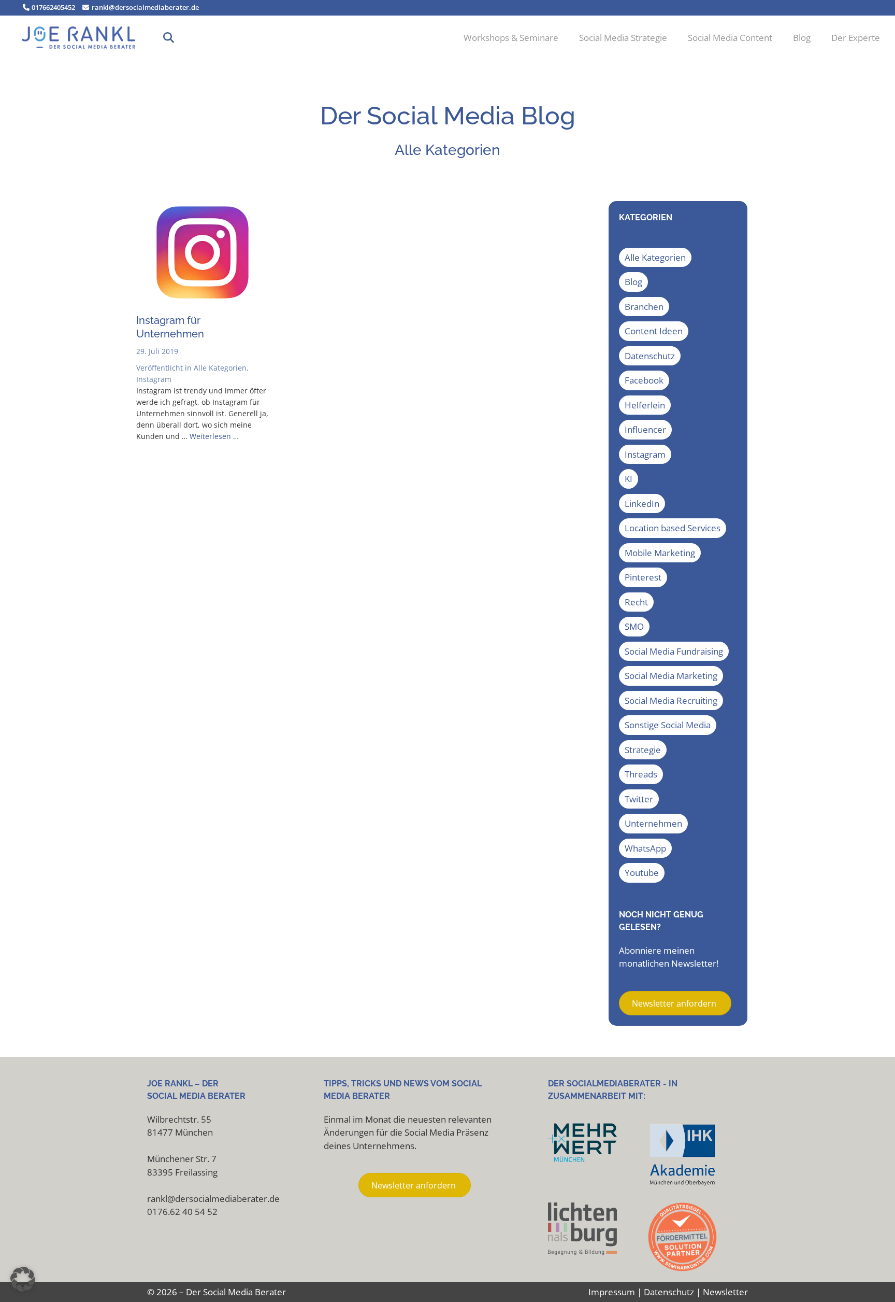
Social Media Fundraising (674, 651)
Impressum (611, 1292)
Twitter (639, 799)
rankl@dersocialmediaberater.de (144, 7)
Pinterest (643, 577)
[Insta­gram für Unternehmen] (202, 301)
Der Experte (855, 38)
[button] (168, 37)
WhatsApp (645, 848)
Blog (802, 38)
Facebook (644, 380)
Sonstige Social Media (668, 725)
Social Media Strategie (623, 38)
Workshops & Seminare (511, 38)
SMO (634, 626)
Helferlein (645, 405)
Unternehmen (653, 823)
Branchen (644, 307)
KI (628, 479)
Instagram (153, 379)
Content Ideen (654, 331)
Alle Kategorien (220, 368)
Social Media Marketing (671, 676)
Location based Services (672, 528)
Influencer (645, 429)
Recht (636, 602)
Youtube (642, 873)
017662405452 (52, 7)
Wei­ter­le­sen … (214, 436)
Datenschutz (650, 356)
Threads (641, 774)
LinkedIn (642, 504)
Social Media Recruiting (671, 700)
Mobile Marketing (660, 553)
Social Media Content (730, 38)
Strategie (643, 750)
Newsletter (725, 1292)
